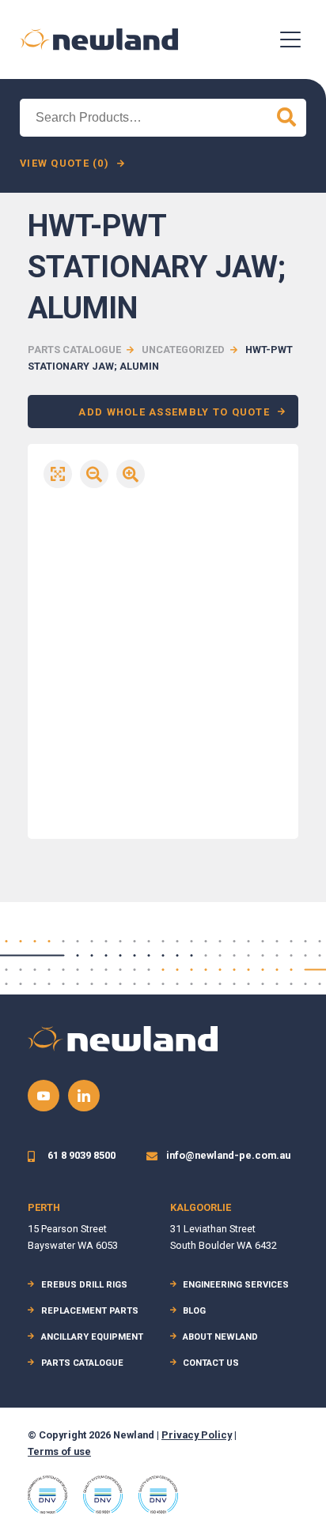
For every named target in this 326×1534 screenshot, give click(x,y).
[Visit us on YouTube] (43, 1095)
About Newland (220, 1337)
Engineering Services (236, 1285)
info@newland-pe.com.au (228, 1155)
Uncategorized (183, 349)
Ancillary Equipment (92, 1337)
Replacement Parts (89, 1311)
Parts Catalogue (74, 349)
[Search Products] (286, 118)
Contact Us (211, 1363)
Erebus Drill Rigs (84, 1285)
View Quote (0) (64, 163)
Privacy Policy (196, 1435)
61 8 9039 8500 (81, 1155)
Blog (194, 1311)
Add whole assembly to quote (174, 412)
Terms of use (59, 1451)
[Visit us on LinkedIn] (84, 1095)
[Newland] (99, 39)
